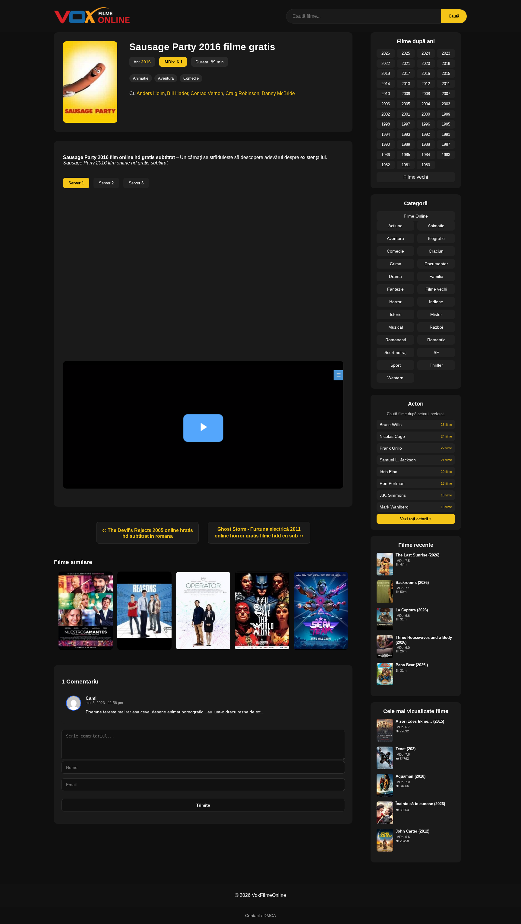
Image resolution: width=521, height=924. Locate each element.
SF (436, 352)
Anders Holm (151, 93)
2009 (406, 93)
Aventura (166, 78)
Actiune (395, 225)
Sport (395, 365)
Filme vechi (415, 177)
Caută (454, 16)
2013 (406, 83)
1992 (426, 134)
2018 (385, 73)
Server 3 (136, 183)
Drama (395, 276)
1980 (426, 165)
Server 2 (106, 183)
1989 (406, 144)
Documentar (436, 263)
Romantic (436, 339)
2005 (406, 104)
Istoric (395, 314)
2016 (146, 61)
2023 (446, 53)
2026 (385, 53)
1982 (385, 165)
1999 (446, 114)
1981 (406, 165)
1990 (385, 144)
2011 (446, 83)
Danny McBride (278, 93)
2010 (385, 93)
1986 (385, 154)
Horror (395, 301)
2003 (446, 104)
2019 (446, 63)
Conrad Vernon (207, 93)
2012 (426, 83)
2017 (406, 73)
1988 (426, 144)
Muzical (395, 327)
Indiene (436, 301)
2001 (406, 114)
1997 (406, 124)
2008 (426, 93)
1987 (446, 144)
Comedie (191, 78)
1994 (385, 134)
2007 (446, 93)
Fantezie (395, 289)
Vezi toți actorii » (415, 519)
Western (395, 377)
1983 (446, 154)
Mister (436, 314)
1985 (406, 154)
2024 (426, 53)
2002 (385, 114)
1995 (446, 124)
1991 (446, 134)
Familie (436, 276)
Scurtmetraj (395, 352)
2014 (385, 83)
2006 (385, 104)
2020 (426, 63)
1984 (426, 154)
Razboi (436, 327)
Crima (395, 263)
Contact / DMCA (260, 915)
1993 (406, 134)
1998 (385, 124)
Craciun (436, 251)
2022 (385, 63)
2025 (406, 53)
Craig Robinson (242, 93)
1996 (426, 124)
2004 (426, 104)
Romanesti (395, 339)
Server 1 (76, 183)
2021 (406, 63)
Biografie (436, 238)
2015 (446, 73)
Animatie (140, 78)
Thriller (436, 365)
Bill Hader (177, 93)
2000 (426, 114)
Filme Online (416, 216)
